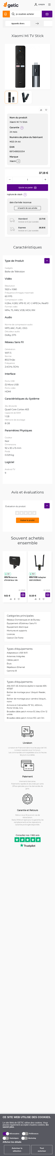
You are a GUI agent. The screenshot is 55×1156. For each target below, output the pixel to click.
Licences (11, 634)
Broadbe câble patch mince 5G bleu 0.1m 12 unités (27, 713)
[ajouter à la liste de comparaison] (41, 110)
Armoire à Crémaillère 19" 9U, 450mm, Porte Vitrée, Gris (25, 706)
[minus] (9, 179)
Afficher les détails (12, 1142)
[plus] (45, 179)
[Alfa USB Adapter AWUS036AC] (39, 562)
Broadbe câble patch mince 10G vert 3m (25, 718)
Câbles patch (13, 660)
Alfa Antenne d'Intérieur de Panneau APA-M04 (13, 580)
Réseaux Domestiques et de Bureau (23, 620)
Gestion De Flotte (15, 638)
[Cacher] (47, 260)
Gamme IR (12, 671)
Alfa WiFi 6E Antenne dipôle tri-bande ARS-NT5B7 (27, 687)
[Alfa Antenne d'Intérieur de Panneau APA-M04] (14, 562)
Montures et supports (17, 630)
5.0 (33, 574)
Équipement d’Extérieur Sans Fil (22, 623)
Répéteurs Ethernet (16, 667)
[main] (12, 5)
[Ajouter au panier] (23, 595)
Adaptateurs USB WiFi (17, 653)
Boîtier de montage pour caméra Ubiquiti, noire (26, 700)
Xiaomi (13, 161)
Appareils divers (17, 23)
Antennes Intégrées (16, 656)
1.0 (8, 574)
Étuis (9, 664)
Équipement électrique (17, 627)
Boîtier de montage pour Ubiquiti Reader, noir (26, 694)
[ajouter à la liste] (46, 110)
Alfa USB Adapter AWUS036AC (37, 578)
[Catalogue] (6, 14)
